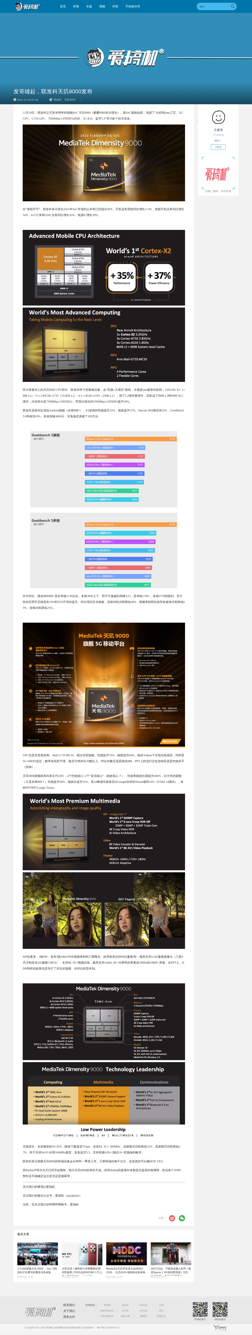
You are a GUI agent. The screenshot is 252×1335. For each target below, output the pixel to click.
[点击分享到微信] (182, 1218)
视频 (102, 6)
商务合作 (69, 1316)
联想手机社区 (107, 1310)
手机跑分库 (132, 6)
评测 (76, 6)
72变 (161, 1305)
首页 (63, 6)
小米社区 (143, 1310)
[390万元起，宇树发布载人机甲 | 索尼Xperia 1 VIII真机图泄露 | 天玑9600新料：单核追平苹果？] (171, 1253)
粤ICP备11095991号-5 (108, 1327)
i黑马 (161, 1310)
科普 (115, 6)
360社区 (143, 1305)
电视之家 (125, 1316)
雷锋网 (107, 1305)
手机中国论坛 (107, 1316)
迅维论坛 (161, 1316)
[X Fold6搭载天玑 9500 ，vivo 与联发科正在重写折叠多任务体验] (37, 1253)
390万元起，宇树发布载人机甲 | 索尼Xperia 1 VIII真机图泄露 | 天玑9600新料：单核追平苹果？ (171, 1272)
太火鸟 (125, 1310)
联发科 (57, 99)
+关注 (218, 147)
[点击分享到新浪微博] (172, 1218)
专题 (89, 6)
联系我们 (69, 1305)
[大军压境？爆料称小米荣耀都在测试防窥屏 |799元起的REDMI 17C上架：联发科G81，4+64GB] (82, 1253)
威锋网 (143, 1316)
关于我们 (69, 1310)
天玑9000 (69, 99)
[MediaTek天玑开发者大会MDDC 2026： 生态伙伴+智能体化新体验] (126, 1253)
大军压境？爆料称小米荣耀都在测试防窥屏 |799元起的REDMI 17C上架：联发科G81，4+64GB (82, 1272)
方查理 (218, 130)
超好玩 (125, 1305)
